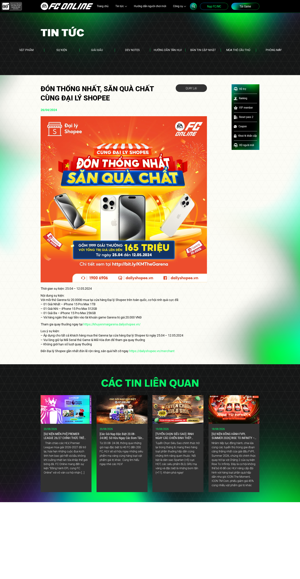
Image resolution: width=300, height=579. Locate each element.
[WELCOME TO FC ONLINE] (67, 6)
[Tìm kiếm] (193, 6)
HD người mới (246, 145)
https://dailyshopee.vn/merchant (151, 351)
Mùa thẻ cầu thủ (238, 50)
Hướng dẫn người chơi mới (150, 6)
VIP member (246, 107)
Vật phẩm (26, 50)
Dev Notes (132, 50)
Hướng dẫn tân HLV (168, 50)
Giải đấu (97, 50)
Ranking (243, 98)
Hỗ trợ (242, 89)
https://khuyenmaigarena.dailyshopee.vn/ (111, 324)
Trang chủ (103, 6)
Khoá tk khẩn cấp (247, 135)
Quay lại (191, 88)
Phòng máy (274, 50)
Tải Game (245, 6)
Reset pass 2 (246, 117)
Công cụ (178, 6)
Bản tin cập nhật (203, 50)
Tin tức (119, 6)
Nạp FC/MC (214, 6)
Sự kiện (61, 50)
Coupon (243, 126)
